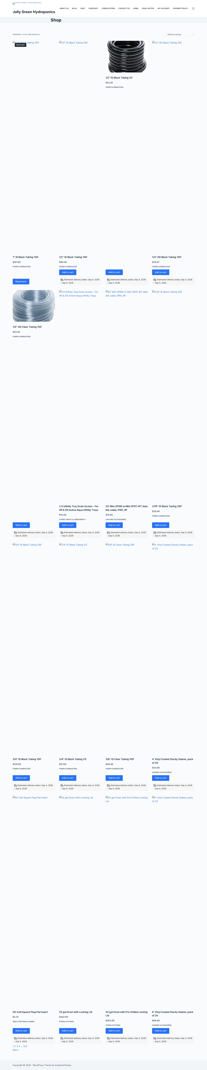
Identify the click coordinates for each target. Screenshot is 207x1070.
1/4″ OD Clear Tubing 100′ (27, 326)
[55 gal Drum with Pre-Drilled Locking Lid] (127, 901)
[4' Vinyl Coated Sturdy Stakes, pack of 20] (173, 648)
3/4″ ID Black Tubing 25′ (73, 759)
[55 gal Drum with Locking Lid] (80, 901)
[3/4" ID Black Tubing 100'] (34, 648)
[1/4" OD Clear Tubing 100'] (34, 306)
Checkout (93, 8)
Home (135, 8)
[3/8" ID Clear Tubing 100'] (127, 648)
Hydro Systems (66, 1021)
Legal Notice (148, 8)
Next (15, 1049)
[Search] (193, 8)
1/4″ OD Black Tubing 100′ (167, 257)
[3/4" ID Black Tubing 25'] (80, 648)
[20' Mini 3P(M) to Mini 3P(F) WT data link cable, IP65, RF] (127, 395)
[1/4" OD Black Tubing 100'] (173, 146)
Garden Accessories (162, 772)
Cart (82, 8)
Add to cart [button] (68, 272)
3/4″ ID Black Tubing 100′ (27, 759)
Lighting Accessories (116, 519)
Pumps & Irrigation (21, 267)
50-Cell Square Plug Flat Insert (30, 1012)
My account (164, 8)
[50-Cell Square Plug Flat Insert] (34, 901)
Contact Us (124, 8)
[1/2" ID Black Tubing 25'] (127, 56)
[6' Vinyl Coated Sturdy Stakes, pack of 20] (173, 901)
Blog (74, 8)
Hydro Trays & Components (72, 519)
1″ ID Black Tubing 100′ (26, 257)
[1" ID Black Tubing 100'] (34, 146)
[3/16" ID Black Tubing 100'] (173, 395)
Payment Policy (180, 8)
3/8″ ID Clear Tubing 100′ (120, 759)
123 (25, 1046)
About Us (64, 8)
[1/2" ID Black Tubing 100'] (80, 146)
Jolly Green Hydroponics (34, 12)
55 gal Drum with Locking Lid (75, 1012)
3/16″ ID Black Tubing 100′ (167, 506)
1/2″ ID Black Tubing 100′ (73, 257)
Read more (20, 281)
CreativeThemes (63, 1065)
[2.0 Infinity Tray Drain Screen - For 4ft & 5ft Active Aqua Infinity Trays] (80, 395)
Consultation (108, 8)
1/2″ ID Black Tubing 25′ (119, 77)
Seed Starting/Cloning (23, 1021)
